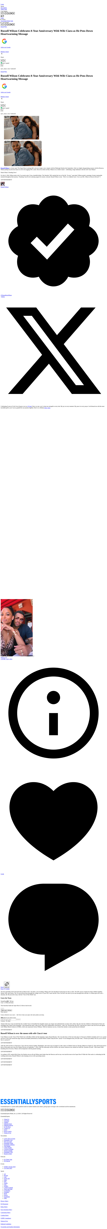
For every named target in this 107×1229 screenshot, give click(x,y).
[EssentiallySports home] (28, 1103)
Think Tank (4, 9)
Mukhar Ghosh (5, 51)
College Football (8, 1187)
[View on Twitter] (53, 403)
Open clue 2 (6, 1010)
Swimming (7, 1196)
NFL (5, 26)
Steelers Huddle (8, 1150)
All (5, 1174)
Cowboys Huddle (8, 1149)
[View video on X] (33, 656)
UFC (5, 1184)
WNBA (6, 1186)
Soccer (6, 1195)
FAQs (5, 1130)
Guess (18, 1019)
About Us (6, 1119)
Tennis (6, 1183)
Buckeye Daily (8, 1154)
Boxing (6, 1175)
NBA (5, 1180)
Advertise (6, 1121)
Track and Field (8, 1189)
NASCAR (7, 1178)
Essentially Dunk (8, 1143)
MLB (5, 1193)
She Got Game (8, 1141)
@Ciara (29, 406)
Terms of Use (7, 1133)
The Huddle (7, 1146)
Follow (3, 296)
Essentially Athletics (9, 1144)
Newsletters (4, 8)
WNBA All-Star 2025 (10, 1166)
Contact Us (7, 1128)
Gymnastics (7, 1190)
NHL (5, 1198)
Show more (47, 408)
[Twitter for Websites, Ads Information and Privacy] (53, 766)
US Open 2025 (8, 1168)
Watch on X (4, 657)
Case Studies (5, 22)
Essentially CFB (8, 1152)
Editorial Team (8, 1124)
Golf (5, 1177)
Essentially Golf (8, 1140)
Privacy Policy (8, 1131)
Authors (6, 1122)
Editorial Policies (8, 1125)
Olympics (6, 1192)
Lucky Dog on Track (9, 1138)
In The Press (7, 1127)
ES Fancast (7, 1161)
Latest (2, 4)
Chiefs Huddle (8, 1147)
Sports (3, 19)
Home (2, 26)
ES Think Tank (8, 1159)
